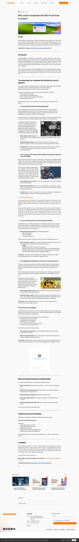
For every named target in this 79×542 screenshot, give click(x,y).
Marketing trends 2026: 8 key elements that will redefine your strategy (58, 488)
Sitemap (29, 525)
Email (54, 515)
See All (65, 474)
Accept (74, 540)
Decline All (68, 540)
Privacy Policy (49, 529)
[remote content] (39, 358)
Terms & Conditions (70, 529)
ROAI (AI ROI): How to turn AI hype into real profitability (39, 488)
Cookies (56, 529)
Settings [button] (62, 540)
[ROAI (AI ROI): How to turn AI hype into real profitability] (39, 481)
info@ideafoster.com (35, 521)
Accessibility (62, 529)
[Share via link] (18, 466)
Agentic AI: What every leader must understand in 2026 (20, 488)
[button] (51, 128)
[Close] (77, 540)
